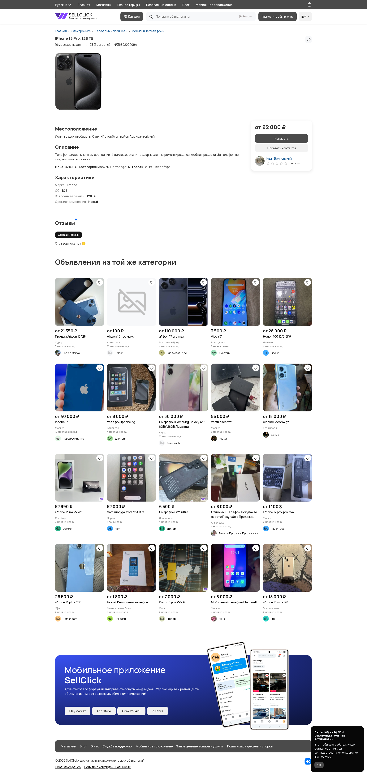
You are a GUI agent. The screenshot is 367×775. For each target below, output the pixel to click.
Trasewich (173, 443)
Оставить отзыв (68, 235)
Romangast (70, 619)
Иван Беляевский (279, 158)
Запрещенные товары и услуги (199, 746)
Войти (305, 16)
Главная (84, 5)
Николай (120, 619)
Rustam (223, 438)
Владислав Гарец (177, 353)
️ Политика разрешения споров (250, 746)
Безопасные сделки (161, 5)
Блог (185, 5)
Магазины (103, 5)
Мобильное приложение (214, 5)
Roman (119, 353)
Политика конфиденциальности (107, 767)
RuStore (157, 711)
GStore (67, 528)
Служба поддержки (117, 746)
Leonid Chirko (71, 353)
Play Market (77, 711)
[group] (78, 81)
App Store (104, 711)
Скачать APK (131, 711)
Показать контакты (281, 148)
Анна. (222, 619)
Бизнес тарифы (128, 5)
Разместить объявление (278, 16)
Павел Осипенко (73, 438)
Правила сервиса (68, 767)
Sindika (275, 353)
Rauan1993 (278, 528)
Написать (282, 138)
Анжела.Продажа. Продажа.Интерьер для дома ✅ (251, 533)
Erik (273, 619)
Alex (117, 528)
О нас (94, 746)
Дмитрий (224, 353)
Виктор (171, 528)
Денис (275, 434)
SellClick (82, 16)
